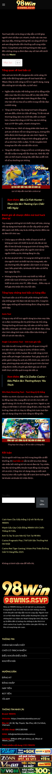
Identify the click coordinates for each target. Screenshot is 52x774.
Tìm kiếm (6, 495)
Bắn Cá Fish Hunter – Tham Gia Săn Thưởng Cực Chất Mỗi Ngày (25, 203)
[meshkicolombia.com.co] (26, 4)
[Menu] (3, 4)
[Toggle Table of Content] (17, 62)
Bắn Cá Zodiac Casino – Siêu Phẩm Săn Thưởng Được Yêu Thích (27, 380)
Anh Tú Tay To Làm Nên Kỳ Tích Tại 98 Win (21, 535)
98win (12, 54)
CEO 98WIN (29, 745)
